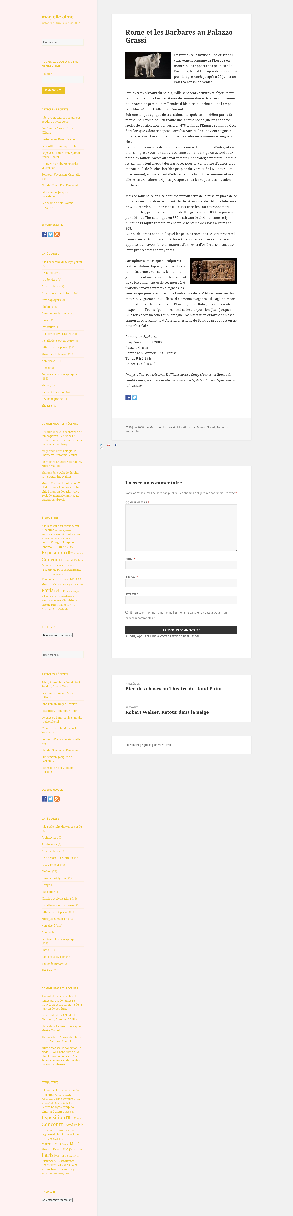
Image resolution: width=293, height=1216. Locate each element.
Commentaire (137, 502)
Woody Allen (63, 609)
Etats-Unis (69, 547)
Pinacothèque (73, 591)
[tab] (101, 445)
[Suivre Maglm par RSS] (57, 234)
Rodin (60, 600)
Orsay (66, 584)
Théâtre (47, 405)
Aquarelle (67, 530)
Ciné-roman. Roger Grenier (59, 139)
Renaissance (67, 596)
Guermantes (50, 565)
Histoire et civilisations (56, 334)
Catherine (67, 538)
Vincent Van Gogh (49, 609)
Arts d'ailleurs (51, 286)
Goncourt (52, 559)
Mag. (153, 427)
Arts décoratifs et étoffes (57, 293)
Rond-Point (70, 600)
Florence (78, 553)
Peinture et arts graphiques (59, 374)
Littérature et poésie (55, 347)
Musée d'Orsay (51, 584)
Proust (57, 596)
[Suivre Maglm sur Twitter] (50, 234)
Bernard (59, 538)
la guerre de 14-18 (52, 569)
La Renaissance (72, 569)
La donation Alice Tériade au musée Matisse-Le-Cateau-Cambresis (61, 496)
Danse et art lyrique (54, 313)
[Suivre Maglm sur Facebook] (44, 234)
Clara (45, 462)
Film (70, 552)
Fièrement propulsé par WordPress (148, 745)
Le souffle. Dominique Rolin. (60, 146)
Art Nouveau (48, 534)
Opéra (46, 368)
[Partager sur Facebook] (128, 397)
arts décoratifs (64, 534)
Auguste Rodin (48, 538)
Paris (47, 590)
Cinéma (46, 307)
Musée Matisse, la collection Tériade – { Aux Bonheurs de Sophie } (62, 487)
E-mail (47, 74)
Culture (58, 546)
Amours (58, 530)
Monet (65, 579)
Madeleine (58, 574)
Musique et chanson (54, 354)
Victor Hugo (69, 605)
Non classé (48, 361)
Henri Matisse (66, 565)
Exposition (48, 327)
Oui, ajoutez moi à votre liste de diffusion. (165, 636)
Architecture (50, 273)
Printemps (47, 596)
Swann (46, 604)
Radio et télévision (53, 392)
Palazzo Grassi (136, 347)
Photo (45, 385)
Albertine (48, 530)
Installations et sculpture (58, 340)
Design (46, 320)
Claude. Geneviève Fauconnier (61, 185)
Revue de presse (52, 399)
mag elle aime (58, 17)
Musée (76, 579)
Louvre (47, 574)
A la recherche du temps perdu (62, 262)
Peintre (60, 590)
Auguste (77, 534)
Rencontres (49, 600)
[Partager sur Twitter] (134, 397)
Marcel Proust (52, 579)
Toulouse (57, 604)
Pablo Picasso (77, 584)
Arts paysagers (51, 300)
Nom (130, 559)
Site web (132, 594)
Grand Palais (73, 560)
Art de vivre (49, 279)
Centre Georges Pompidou (58, 542)
